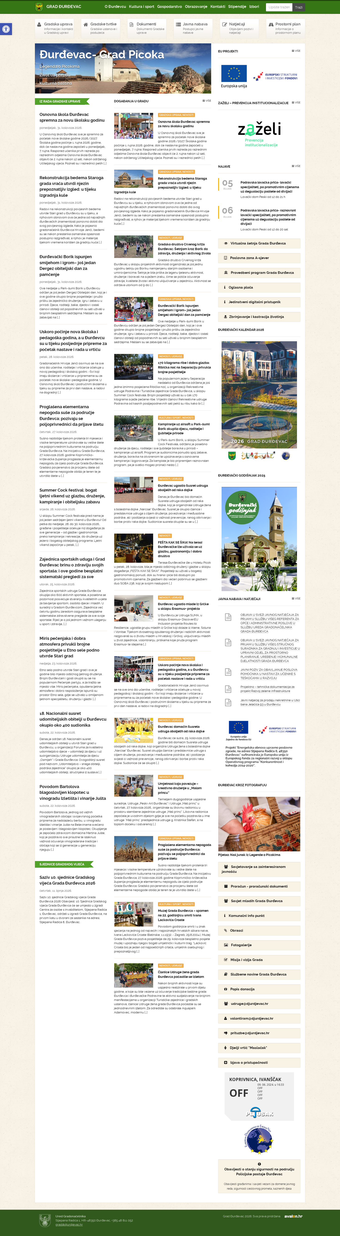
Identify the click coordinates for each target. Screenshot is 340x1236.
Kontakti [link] (217, 6)
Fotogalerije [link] (241, 945)
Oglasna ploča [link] (241, 287)
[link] (6, 29)
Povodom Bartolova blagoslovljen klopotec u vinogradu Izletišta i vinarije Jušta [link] (73, 792)
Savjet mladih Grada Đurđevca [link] (257, 901)
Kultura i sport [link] (141, 6)
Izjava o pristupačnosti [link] (249, 1063)
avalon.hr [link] (294, 1216)
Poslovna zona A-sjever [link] (249, 258)
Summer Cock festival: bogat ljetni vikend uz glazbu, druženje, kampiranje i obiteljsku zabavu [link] (72, 496)
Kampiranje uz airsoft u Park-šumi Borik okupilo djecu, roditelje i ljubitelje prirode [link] (184, 428)
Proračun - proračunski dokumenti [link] (259, 886)
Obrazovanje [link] (196, 6)
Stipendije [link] (237, 6)
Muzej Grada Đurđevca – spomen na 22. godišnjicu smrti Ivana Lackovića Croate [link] (183, 915)
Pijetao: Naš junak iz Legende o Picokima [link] (249, 855)
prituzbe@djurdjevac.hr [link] (250, 1033)
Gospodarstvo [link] (169, 6)
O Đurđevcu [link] (115, 6)
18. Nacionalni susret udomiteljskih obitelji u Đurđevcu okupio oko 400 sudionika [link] (73, 719)
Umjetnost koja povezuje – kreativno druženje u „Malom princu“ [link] (180, 788)
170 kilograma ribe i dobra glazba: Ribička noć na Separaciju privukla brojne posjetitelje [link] (184, 367)
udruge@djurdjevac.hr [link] (249, 1004)
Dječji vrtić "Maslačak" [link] (248, 1048)
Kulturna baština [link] (56, 83)
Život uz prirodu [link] (55, 75)
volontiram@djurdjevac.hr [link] (251, 1018)
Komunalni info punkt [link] (247, 916)
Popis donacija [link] (242, 989)
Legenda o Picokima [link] (60, 66)
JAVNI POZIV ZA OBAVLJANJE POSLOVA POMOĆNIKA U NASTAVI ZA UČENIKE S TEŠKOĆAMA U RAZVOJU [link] (269, 674)
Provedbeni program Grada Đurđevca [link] (262, 273)
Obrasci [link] (236, 930)
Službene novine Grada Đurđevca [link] (259, 974)
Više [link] (208, 100)
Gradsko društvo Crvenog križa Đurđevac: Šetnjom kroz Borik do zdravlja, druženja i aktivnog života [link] (184, 248)
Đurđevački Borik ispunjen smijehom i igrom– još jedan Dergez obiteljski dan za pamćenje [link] (184, 310)
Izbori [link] (254, 6)
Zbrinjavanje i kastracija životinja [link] (256, 317)
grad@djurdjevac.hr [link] (69, 1224)
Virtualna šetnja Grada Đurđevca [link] (258, 243)
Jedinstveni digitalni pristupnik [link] (255, 302)
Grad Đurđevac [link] (58, 7)
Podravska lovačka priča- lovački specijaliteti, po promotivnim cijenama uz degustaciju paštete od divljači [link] (270, 187)
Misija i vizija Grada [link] (247, 960)
